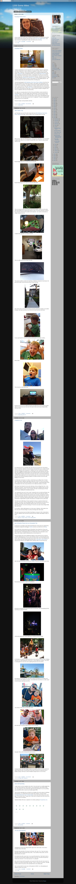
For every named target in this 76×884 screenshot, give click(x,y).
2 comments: (28, 41)
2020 (55, 105)
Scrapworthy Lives (31, 77)
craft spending (20, 824)
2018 (55, 108)
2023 (55, 100)
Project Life (30, 87)
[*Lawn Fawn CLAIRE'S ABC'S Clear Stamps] (23, 805)
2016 (55, 111)
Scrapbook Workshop (19, 794)
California (19, 517)
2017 (55, 109)
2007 (55, 160)
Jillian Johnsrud (55, 40)
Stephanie (24, 77)
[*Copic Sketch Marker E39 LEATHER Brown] (19, 809)
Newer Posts (18, 873)
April (55, 147)
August (56, 125)
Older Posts (47, 873)
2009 (55, 157)
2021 (55, 103)
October (56, 122)
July (55, 126)
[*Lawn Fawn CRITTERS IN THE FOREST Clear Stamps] (19, 805)
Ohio (53, 77)
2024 (55, 98)
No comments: (28, 103)
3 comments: (28, 413)
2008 (55, 158)
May (55, 145)
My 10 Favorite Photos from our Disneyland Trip (26, 523)
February (56, 150)
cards (53, 65)
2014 (55, 114)
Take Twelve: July (19, 110)
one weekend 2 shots (56, 69)
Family (23, 517)
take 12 (24, 414)
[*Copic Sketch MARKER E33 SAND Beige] (16, 809)
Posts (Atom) (22, 876)
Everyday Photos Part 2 (20, 16)
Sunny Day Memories (56, 59)
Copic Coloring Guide (28, 794)
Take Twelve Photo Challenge (37, 82)
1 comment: (28, 823)
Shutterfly (16, 94)
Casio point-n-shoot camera (41, 539)
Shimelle (31, 526)
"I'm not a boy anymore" (20, 830)
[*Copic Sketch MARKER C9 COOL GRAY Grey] (43, 805)
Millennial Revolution (56, 43)
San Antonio (54, 74)
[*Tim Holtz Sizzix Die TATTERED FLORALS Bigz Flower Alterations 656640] (36, 805)
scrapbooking (20, 414)
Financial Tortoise (55, 39)
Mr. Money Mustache (56, 45)
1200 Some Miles (20, 5)
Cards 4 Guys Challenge (56, 50)
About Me (29, 11)
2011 (55, 154)
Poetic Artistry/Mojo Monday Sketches (55, 54)
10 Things (19, 778)
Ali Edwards (20, 73)
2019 (55, 106)
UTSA (29, 517)
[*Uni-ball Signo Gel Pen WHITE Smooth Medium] (40, 805)
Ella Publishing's (28, 82)
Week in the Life (42, 73)
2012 (55, 117)
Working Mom (33, 517)
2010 (55, 155)
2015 (55, 112)
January (56, 152)
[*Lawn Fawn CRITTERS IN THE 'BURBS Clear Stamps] (16, 805)
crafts (53, 72)
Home (16, 11)
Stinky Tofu (54, 58)
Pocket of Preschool (56, 28)
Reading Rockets (55, 29)
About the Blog (22, 11)
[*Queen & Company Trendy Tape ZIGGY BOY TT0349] (33, 805)
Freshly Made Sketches (56, 51)
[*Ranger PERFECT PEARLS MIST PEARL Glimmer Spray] (26, 805)
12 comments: (28, 776)
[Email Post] (33, 41)
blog (41, 39)
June (56, 144)
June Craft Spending (19, 783)
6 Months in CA (18, 420)
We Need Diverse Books (56, 32)
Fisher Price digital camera (40, 38)
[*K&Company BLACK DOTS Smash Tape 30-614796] (23, 809)
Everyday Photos (19, 48)
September (57, 123)
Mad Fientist (54, 42)
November (57, 120)
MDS (53, 73)
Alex (18, 42)
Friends (26, 517)
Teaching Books (55, 31)
